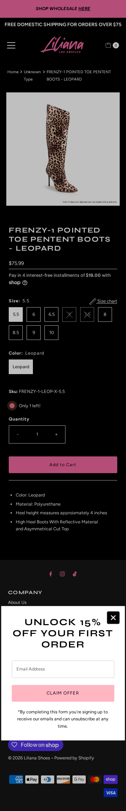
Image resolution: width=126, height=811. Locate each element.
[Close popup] (113, 617)
